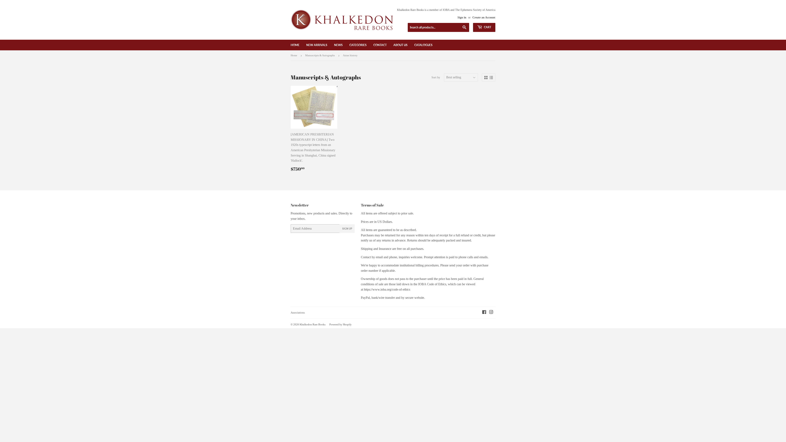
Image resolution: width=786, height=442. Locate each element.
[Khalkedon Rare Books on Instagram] (491, 312)
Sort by (435, 77)
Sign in (461, 17)
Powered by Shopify (340, 324)
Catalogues (423, 45)
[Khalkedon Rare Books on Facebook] (484, 312)
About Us (400, 45)
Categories (358, 45)
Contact (380, 45)
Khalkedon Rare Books (312, 324)
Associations (298, 312)
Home (295, 45)
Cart (487, 27)
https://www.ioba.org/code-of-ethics (387, 289)
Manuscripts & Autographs (320, 55)
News (338, 45)
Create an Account (483, 17)
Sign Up (347, 228)
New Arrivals (316, 45)
